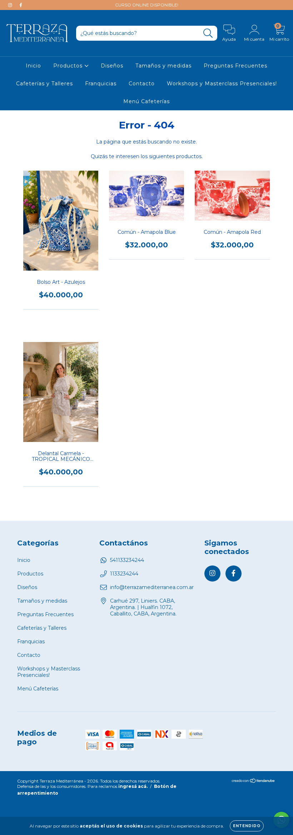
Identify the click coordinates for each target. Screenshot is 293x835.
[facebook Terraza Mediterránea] (20, 5)
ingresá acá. (133, 786)
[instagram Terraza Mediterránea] (10, 5)
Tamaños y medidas (163, 65)
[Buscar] (208, 33)
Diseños (112, 65)
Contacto (142, 83)
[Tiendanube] (253, 781)
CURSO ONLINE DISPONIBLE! (146, 4)
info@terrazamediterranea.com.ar (152, 587)
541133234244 (127, 560)
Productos (68, 65)
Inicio (33, 65)
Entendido (246, 826)
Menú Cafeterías (146, 101)
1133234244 (124, 573)
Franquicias (100, 83)
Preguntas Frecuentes (235, 65)
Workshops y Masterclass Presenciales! (222, 83)
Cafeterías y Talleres (44, 83)
